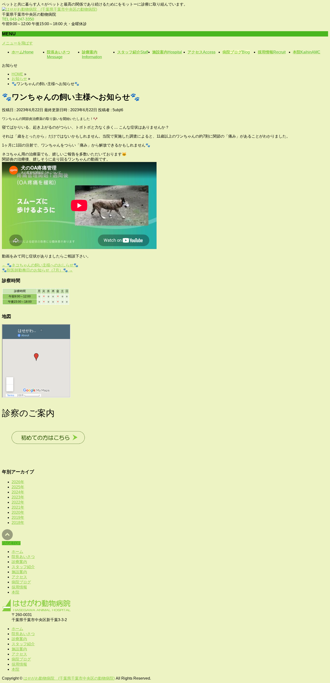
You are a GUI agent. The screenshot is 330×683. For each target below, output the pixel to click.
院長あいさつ (23, 557)
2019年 (18, 517)
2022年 (18, 502)
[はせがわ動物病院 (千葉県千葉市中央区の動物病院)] (49, 9)
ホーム (17, 552)
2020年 (18, 512)
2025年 (18, 487)
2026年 (18, 482)
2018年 (18, 523)
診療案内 (19, 562)
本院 (15, 592)
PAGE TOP (318, 657)
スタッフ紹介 (23, 567)
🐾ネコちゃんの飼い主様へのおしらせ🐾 (40, 265)
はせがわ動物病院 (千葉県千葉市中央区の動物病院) (69, 678)
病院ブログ (21, 582)
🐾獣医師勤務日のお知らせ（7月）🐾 (37, 270)
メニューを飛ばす (17, 43)
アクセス (19, 577)
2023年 (18, 497)
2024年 (18, 492)
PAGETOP (11, 543)
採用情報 (19, 587)
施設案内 (19, 572)
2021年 (18, 507)
